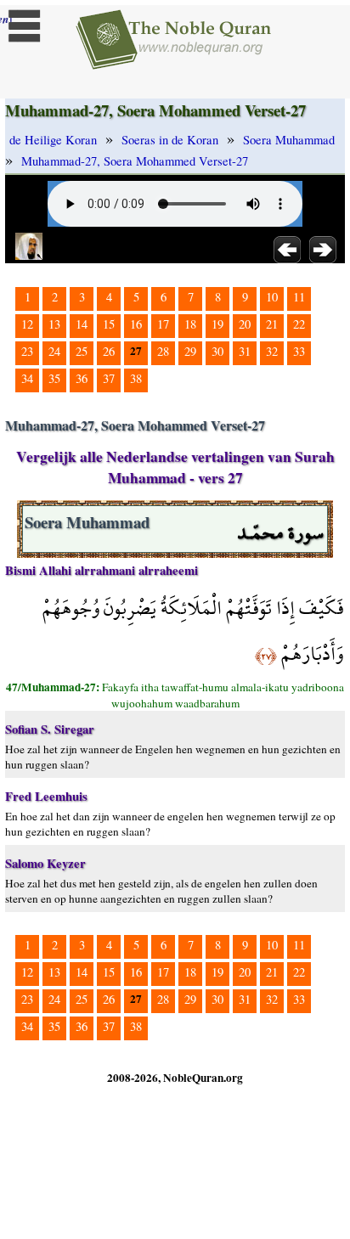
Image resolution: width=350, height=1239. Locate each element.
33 (299, 351)
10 (272, 297)
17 (163, 324)
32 (272, 351)
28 (163, 351)
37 (109, 378)
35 (54, 378)
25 (82, 351)
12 (27, 324)
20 (245, 324)
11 (299, 297)
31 (245, 351)
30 (217, 351)
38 (136, 378)
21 (272, 324)
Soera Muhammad (289, 140)
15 (109, 324)
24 (54, 351)
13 (54, 324)
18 (190, 324)
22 (299, 324)
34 (27, 378)
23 (27, 351)
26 (109, 351)
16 (136, 324)
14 (82, 324)
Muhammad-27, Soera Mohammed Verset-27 (134, 161)
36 (82, 378)
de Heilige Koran (53, 140)
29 (190, 351)
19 (217, 324)
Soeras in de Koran (169, 140)
